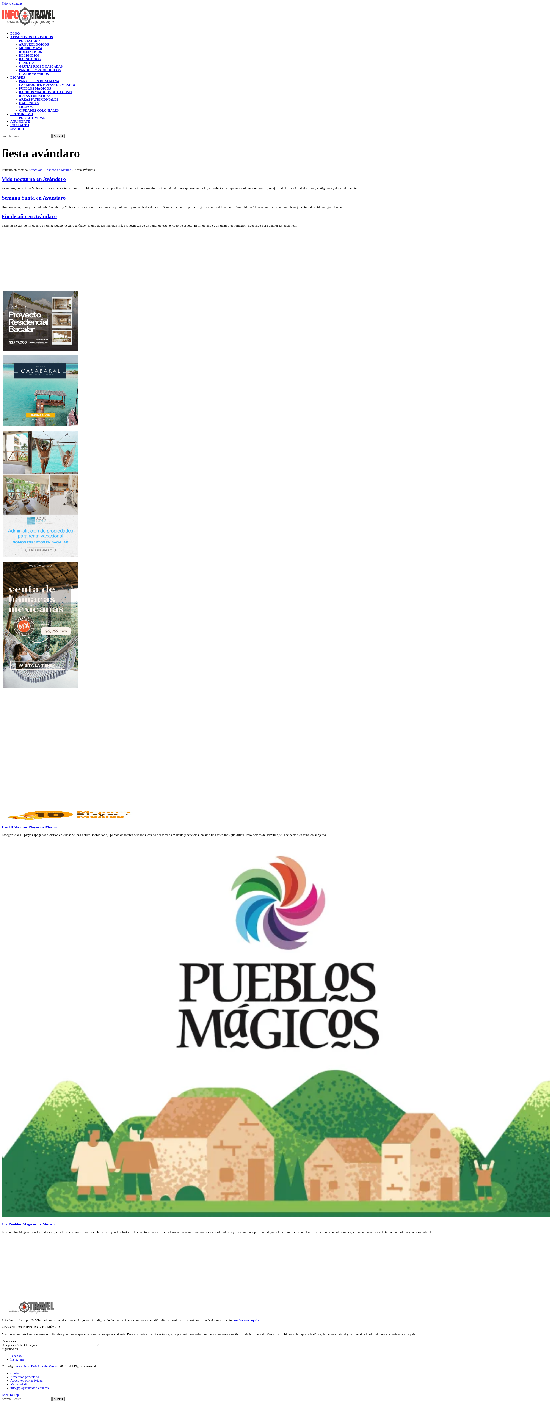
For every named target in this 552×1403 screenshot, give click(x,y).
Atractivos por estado (24, 1377)
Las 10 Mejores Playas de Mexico (29, 827)
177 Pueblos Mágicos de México (28, 1224)
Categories (9, 1345)
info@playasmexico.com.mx (29, 1388)
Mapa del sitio (19, 1384)
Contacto (16, 1373)
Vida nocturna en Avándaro (34, 179)
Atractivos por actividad (26, 1380)
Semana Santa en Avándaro (34, 198)
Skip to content (12, 3)
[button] (17, 128)
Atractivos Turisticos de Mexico (49, 169)
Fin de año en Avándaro (29, 216)
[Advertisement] (131, 261)
